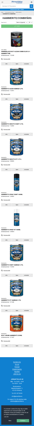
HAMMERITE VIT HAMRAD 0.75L (11, 300)
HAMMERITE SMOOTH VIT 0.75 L (11, 159)
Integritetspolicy (17, 369)
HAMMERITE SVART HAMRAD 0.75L (12, 265)
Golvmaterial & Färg (9, 12)
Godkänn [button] (22, 420)
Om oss (17, 364)
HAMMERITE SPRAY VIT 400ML (10, 229)
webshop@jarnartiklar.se (17, 401)
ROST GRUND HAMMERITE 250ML (11, 335)
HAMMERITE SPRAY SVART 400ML (12, 194)
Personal (17, 367)
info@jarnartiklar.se (17, 396)
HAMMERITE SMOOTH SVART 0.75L (12, 124)
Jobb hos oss (17, 374)
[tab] (6, 63)
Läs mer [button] (6, 416)
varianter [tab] (27, 63)
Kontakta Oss (17, 362)
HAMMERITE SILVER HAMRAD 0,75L (12, 88)
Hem (2, 12)
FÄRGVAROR (18, 12)
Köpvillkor (17, 371)
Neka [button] (10, 420)
